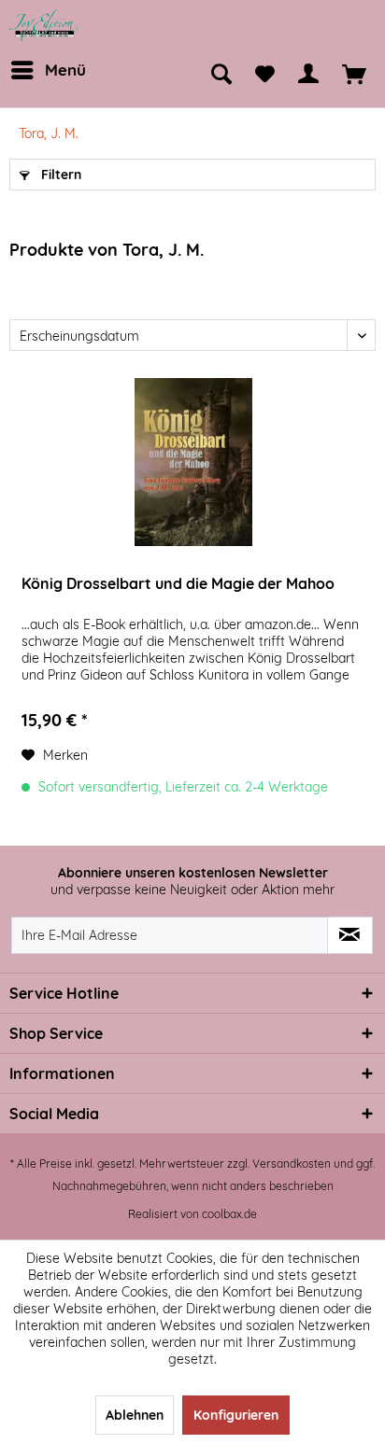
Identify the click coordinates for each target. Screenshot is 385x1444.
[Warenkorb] (354, 74)
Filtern (59, 174)
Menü (65, 69)
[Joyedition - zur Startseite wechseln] (43, 25)
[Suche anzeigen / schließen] (221, 74)
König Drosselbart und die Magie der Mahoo (178, 583)
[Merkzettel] (265, 74)
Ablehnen (135, 1415)
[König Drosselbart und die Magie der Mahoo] (193, 462)
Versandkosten (291, 1164)
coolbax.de (229, 1214)
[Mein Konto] (308, 74)
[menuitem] (46, 70)
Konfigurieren (235, 1415)
